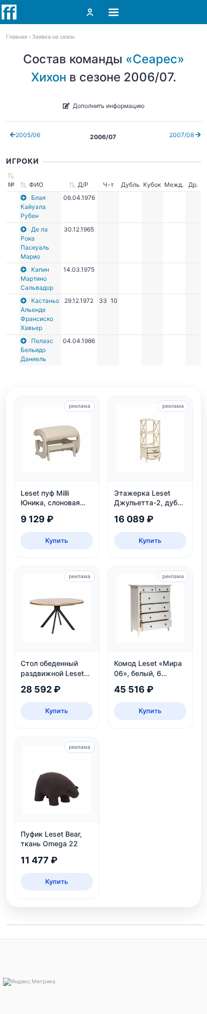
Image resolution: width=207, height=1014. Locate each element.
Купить (56, 540)
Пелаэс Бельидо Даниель (37, 350)
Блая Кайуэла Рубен (33, 206)
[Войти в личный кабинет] (89, 12)
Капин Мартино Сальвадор (37, 278)
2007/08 (182, 135)
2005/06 (28, 135)
